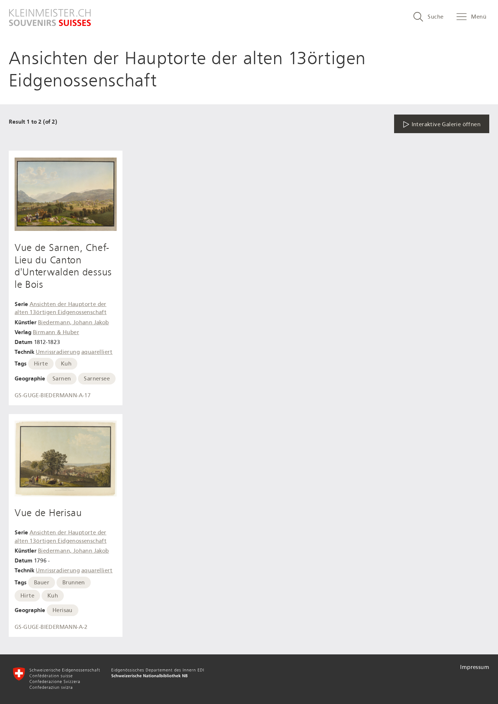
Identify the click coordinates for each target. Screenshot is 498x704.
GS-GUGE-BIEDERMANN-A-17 (53, 395)
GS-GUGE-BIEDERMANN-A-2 (51, 627)
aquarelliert (97, 352)
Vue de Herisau (48, 513)
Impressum (474, 667)
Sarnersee (97, 378)
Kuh (66, 363)
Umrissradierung (58, 352)
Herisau (62, 610)
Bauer (41, 582)
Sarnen (61, 378)
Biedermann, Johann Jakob (73, 322)
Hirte (41, 363)
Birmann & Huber (56, 332)
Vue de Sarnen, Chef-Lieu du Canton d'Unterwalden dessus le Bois (63, 266)
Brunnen (73, 582)
